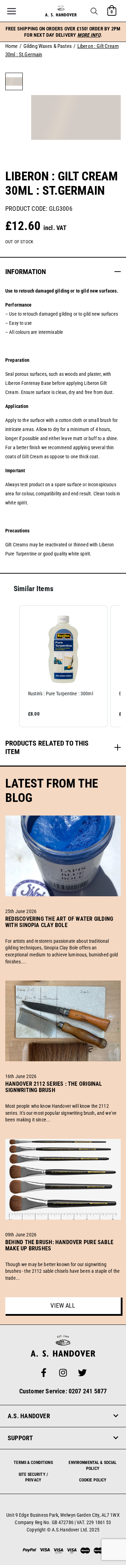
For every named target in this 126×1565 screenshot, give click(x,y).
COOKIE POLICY (93, 1480)
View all (62, 1305)
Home (11, 46)
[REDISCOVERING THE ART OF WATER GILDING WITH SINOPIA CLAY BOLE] (63, 933)
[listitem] (63, 666)
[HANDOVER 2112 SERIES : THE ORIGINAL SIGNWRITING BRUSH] (63, 1098)
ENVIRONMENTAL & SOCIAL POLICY (93, 1465)
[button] (94, 11)
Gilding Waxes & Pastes (47, 46)
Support (20, 1438)
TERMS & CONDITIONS (33, 1462)
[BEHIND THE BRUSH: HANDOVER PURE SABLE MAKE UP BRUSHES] (63, 1256)
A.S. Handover (29, 1416)
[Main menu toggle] (11, 11)
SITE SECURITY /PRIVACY (33, 1477)
